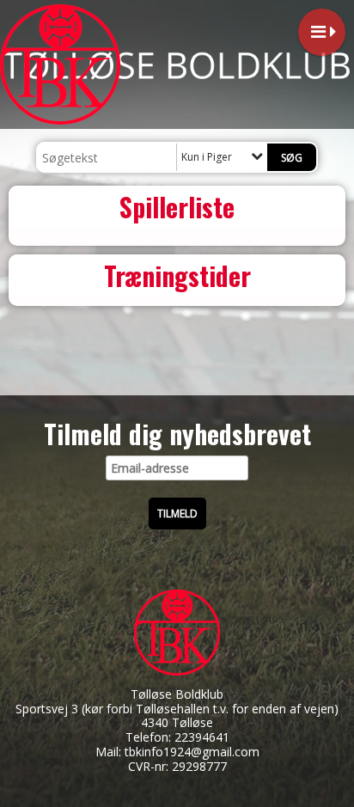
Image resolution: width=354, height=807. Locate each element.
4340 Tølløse (177, 722)
